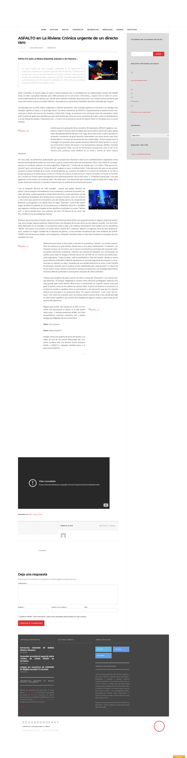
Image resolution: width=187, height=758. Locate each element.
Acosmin (56, 730)
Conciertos (77, 30)
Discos (65, 30)
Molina (40, 514)
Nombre (21, 607)
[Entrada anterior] (28, 527)
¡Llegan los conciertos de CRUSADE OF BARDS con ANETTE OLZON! (37, 668)
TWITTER (100, 649)
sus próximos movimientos (44, 699)
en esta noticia (30, 692)
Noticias (54, 30)
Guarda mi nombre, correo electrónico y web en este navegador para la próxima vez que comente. (53, 616)
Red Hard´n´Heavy (37, 47)
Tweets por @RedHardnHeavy (141, 154)
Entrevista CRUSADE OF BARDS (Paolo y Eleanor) (37, 649)
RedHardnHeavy (41, 722)
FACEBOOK (117, 649)
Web (86, 607)
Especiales (107, 30)
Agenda (119, 30)
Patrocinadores (139, 80)
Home (43, 30)
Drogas (35, 514)
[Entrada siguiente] (48, 527)
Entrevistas (93, 30)
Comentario (23, 583)
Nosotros (132, 30)
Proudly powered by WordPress (31, 730)
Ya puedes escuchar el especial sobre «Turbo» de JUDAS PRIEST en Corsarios (37, 658)
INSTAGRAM (100, 655)
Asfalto (30, 514)
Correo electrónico (59, 607)
